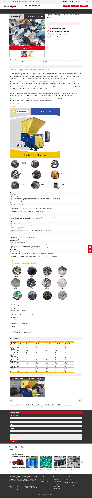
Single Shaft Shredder (57, 481)
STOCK (66, 5)
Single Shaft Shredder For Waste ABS (32, 404)
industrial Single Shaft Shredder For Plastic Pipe (46, 469)
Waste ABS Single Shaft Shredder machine (63, 404)
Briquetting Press (57, 488)
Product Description (21, 61)
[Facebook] (64, 1)
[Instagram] (70, 1)
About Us (42, 479)
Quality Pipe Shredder (16, 469)
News (42, 483)
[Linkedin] (66, 1)
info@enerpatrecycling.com (73, 482)
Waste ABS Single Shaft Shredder (48, 404)
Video (69, 61)
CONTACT (84, 5)
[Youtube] (68, 1)
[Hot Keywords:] (87, 2)
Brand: (11, 59)
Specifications (45, 61)
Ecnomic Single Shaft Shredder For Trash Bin (60, 469)
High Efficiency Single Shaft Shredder (17, 404)
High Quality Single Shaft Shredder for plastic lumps (73, 469)
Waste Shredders (56, 479)
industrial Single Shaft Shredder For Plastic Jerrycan (32, 469)
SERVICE (75, 5)
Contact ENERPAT (44, 481)
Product (53, 494)
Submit (13, 441)
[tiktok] (72, 1)
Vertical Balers (56, 484)
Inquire (63, 23)
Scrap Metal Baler (57, 486)
